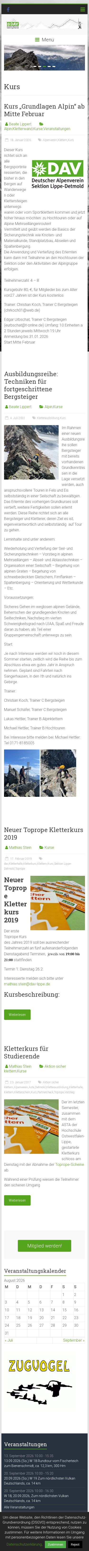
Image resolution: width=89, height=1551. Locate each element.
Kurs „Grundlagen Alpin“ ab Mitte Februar (44, 110)
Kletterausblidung (57, 1087)
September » (73, 1340)
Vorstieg (70, 1092)
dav (6, 863)
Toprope (20, 868)
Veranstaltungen (56, 129)
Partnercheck (45, 1092)
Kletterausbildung (48, 418)
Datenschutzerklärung (24, 1544)
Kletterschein (22, 1092)
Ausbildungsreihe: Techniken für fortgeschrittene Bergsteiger (31, 385)
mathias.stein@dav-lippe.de (27, 984)
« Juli (9, 1340)
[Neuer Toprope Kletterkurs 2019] (57, 878)
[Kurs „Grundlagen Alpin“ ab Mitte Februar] (57, 149)
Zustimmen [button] (55, 1544)
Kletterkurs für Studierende (26, 1052)
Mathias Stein (20, 847)
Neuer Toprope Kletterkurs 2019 (43, 833)
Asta (31, 1087)
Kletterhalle (16, 863)
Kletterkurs (30, 863)
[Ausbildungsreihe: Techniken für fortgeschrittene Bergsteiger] (31, 427)
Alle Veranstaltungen (19, 1507)
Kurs (71, 140)
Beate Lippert (20, 124)
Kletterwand (23, 129)
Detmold (40, 1087)
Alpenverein (50, 140)
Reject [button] (75, 1544)
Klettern (62, 140)
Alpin (8, 129)
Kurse (38, 129)
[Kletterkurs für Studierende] (31, 1101)
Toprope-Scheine (69, 1164)
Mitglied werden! (44, 1246)
